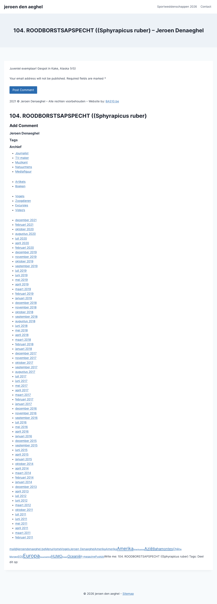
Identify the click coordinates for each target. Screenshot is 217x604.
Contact (206, 6)
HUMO (56, 556)
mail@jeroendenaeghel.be (27, 549)
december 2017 (26, 353)
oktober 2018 (24, 312)
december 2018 (26, 302)
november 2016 (26, 413)
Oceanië (74, 556)
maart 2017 (23, 394)
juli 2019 (21, 270)
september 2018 (26, 316)
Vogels (65, 549)
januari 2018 (23, 348)
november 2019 (26, 256)
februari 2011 (24, 537)
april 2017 (21, 390)
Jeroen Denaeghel (82, 549)
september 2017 (26, 367)
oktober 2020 (24, 229)
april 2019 (22, 284)
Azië (148, 548)
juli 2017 (20, 376)
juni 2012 (21, 500)
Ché (176, 549)
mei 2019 (21, 279)
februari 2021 (24, 224)
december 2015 (26, 440)
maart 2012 (23, 505)
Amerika (100, 549)
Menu (49, 549)
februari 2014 (24, 477)
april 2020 (22, 243)
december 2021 (26, 220)
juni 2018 (21, 325)
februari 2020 (24, 247)
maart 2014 (23, 473)
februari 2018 (24, 344)
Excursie (43, 557)
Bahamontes (163, 549)
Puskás (99, 556)
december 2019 (26, 252)
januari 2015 (23, 459)
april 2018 (21, 335)
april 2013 (22, 491)
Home (57, 549)
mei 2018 (21, 330)
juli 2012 (20, 496)
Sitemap (128, 593)
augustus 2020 (25, 233)
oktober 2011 (24, 509)
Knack (64, 557)
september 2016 (26, 417)
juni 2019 (21, 275)
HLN (49, 557)
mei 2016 (21, 427)
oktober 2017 (24, 362)
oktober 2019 (24, 261)
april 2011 (21, 528)
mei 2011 (21, 523)
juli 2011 (20, 514)
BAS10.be (112, 101)
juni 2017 (21, 381)
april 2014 (22, 468)
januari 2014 (23, 482)
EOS (20, 556)
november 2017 (25, 358)
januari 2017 (23, 404)
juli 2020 (21, 238)
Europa (31, 556)
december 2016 (26, 408)
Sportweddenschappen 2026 (177, 6)
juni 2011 (21, 519)
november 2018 (25, 307)
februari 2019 (24, 293)
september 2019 (26, 266)
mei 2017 (21, 385)
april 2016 (22, 431)
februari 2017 (24, 399)
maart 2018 (23, 339)
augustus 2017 (25, 371)
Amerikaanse (138, 549)
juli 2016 (21, 422)
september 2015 (26, 445)
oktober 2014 (24, 463)
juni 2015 (21, 450)
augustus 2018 (25, 321)
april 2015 (21, 454)
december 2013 (26, 486)
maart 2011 (23, 532)
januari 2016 (23, 436)
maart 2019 (23, 289)
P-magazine (88, 556)
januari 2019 (23, 298)
